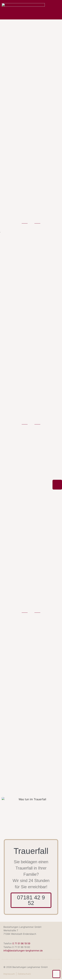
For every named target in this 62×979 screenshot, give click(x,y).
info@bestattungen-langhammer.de (23, 950)
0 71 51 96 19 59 (21, 943)
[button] (57, 14)
